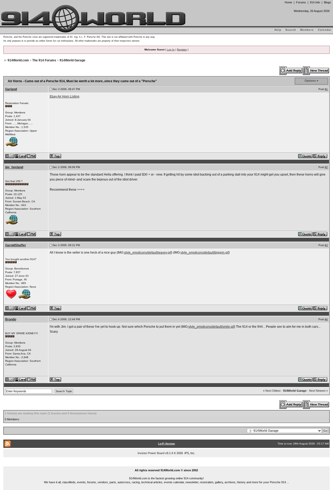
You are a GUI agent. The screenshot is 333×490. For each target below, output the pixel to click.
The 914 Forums (44, 60)
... (166, 464)
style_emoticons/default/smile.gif (211, 326)
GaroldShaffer (15, 245)
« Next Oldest (271, 390)
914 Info (315, 2)
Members (307, 29)
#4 (326, 319)
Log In (171, 49)
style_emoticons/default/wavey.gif (147, 252)
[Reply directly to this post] (320, 155)
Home (288, 2)
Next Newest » (318, 390)
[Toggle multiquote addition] (305, 155)
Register (182, 49)
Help (277, 29)
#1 (326, 89)
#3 (326, 245)
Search (290, 29)
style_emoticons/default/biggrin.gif (205, 252)
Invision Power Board (151, 453)
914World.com (18, 60)
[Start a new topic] (316, 70)
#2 (326, 167)
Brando (10, 319)
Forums (301, 2)
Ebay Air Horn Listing (64, 96)
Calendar (324, 29)
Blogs (327, 2)
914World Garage (72, 60)
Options (310, 80)
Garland (11, 89)
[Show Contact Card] (21, 155)
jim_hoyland (14, 167)
